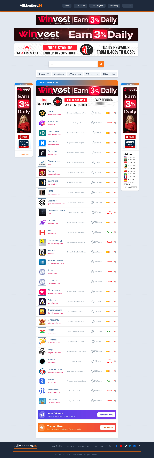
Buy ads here (24, 154)
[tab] (66, 6)
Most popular (93, 74)
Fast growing (76, 74)
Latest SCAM (110, 74)
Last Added (59, 74)
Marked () (45, 74)
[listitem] (77, 113)
